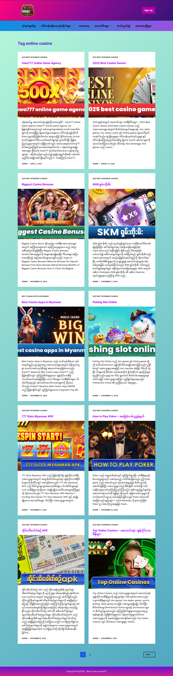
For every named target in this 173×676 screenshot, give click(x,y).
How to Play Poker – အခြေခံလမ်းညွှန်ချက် (118, 416)
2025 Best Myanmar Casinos (34, 57)
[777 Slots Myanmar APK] (51, 446)
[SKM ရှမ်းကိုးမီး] (122, 214)
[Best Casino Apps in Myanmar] (51, 332)
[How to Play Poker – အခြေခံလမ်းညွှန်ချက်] (122, 446)
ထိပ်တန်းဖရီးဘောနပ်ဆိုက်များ (56, 26)
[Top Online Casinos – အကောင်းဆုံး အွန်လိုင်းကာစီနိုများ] (122, 563)
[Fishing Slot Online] (122, 332)
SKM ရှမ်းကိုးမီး (102, 184)
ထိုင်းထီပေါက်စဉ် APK (35, 530)
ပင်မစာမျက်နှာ (29, 26)
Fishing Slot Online (105, 302)
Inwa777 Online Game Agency (41, 63)
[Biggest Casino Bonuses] (51, 214)
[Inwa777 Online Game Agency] (51, 93)
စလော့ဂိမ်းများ (102, 26)
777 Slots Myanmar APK (37, 416)
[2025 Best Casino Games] (122, 93)
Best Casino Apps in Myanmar (35, 296)
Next (148, 655)
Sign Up (148, 10)
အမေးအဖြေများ (143, 26)
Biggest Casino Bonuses (38, 184)
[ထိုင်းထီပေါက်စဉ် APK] (51, 560)
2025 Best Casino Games (109, 63)
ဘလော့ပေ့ (84, 26)
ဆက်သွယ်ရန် (123, 26)
